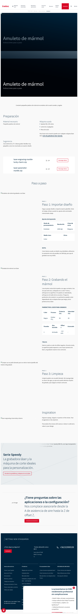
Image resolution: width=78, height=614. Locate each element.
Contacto (65, 6)
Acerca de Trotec (8, 573)
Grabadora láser (25, 573)
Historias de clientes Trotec (10, 584)
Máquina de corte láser (27, 570)
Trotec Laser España (9, 570)
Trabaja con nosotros (9, 581)
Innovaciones (7, 576)
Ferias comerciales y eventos (11, 587)
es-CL (75, 6)
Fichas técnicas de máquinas (64, 570)
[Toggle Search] (71, 6)
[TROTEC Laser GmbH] (5, 6)
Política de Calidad (8, 590)
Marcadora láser (25, 576)
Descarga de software (62, 576)
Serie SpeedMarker (26, 583)
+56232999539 (67, 547)
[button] (4, 610)
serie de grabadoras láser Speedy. (53, 136)
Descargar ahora (62, 160)
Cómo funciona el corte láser (46, 573)
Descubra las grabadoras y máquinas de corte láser (17, 473)
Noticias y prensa (8, 578)
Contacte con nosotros (32, 520)
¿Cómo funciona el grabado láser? (47, 570)
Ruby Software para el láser (63, 573)
